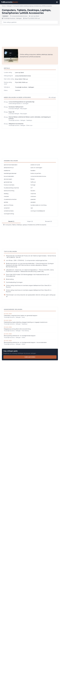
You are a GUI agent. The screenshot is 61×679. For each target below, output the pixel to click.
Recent (11, 221)
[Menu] (57, 2)
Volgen (30, 221)
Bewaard (48, 221)
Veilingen (9, 6)
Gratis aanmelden (29, 357)
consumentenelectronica (19, 16)
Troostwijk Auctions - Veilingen (12, 18)
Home (3, 6)
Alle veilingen (52, 97)
